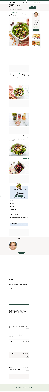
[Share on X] (0, 195)
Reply (27, 314)
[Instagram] (37, 2)
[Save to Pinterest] (0, 196)
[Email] (37, 27)
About (27, 2)
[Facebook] (34, 2)
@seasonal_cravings (16, 224)
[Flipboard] (36, 27)
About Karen (21, 252)
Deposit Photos (29, 389)
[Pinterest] (35, 2)
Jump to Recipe (33, 6)
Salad (19, 73)
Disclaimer (23, 387)
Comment (10, 288)
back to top (30, 387)
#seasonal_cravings (23, 224)
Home (9, 4)
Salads (13, 4)
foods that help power (26, 158)
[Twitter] (38, 26)
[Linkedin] (34, 27)
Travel (24, 2)
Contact (16, 387)
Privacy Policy (19, 387)
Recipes (21, 2)
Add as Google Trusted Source (13, 12)
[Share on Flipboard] (0, 198)
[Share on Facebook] (0, 194)
